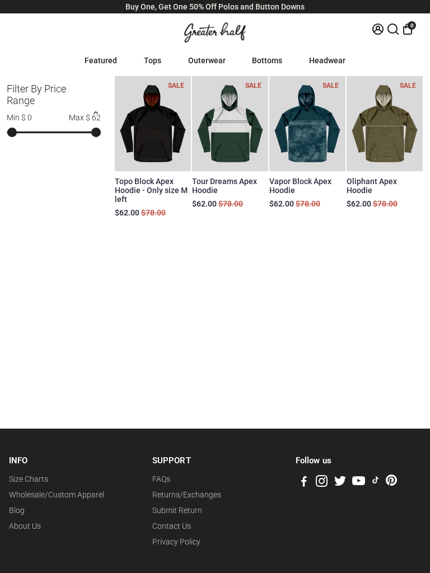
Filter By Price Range (36, 94)
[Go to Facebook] (304, 483)
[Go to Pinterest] (391, 483)
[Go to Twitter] (340, 483)
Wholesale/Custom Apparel (56, 494)
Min (19, 117)
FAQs (161, 479)
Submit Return (177, 510)
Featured (101, 60)
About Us (25, 526)
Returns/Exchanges (186, 494)
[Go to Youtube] (359, 483)
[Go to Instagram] (322, 483)
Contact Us (171, 526)
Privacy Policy (176, 541)
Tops (152, 60)
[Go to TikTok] (375, 483)
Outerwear (207, 60)
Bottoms (267, 60)
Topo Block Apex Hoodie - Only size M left (151, 190)
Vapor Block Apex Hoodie (300, 186)
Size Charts (28, 479)
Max (85, 117)
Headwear (327, 60)
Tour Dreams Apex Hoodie (224, 186)
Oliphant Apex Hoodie (372, 186)
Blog (17, 510)
